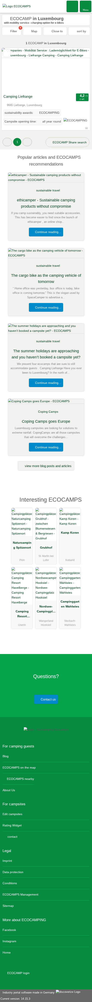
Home (7, 952)
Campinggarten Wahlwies (70, 604)
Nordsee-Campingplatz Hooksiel (46, 610)
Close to (57, 31)
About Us (9, 790)
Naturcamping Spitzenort (22, 545)
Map (33, 31)
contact (12, 836)
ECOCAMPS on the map (19, 767)
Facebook (9, 930)
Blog (6, 756)
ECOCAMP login (18, 973)
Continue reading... (47, 232)
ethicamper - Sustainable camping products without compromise (46, 203)
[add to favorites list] (7, 53)
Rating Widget (12, 825)
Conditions (10, 883)
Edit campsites (12, 814)
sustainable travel (48, 190)
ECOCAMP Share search (69, 142)
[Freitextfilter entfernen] (72, 6)
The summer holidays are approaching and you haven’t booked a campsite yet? (46, 354)
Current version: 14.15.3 (15, 998)
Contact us (48, 699)
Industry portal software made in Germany (27, 992)
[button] (7, 142)
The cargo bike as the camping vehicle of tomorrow (46, 278)
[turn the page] (79, 70)
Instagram (9, 941)
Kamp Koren (70, 532)
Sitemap (8, 905)
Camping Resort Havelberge (22, 615)
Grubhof (46, 547)
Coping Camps (48, 411)
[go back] (12, 70)
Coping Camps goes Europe (46, 421)
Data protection (13, 872)
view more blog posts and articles (47, 466)
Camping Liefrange (18, 96)
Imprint (7, 860)
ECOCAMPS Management (20, 894)
